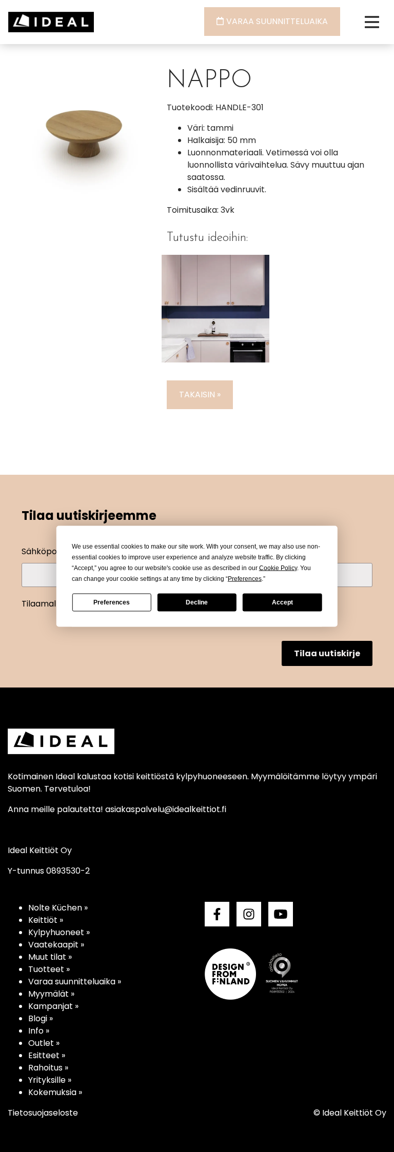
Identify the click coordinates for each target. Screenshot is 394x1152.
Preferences (111, 602)
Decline (197, 602)
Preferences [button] (245, 578)
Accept (282, 602)
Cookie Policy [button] (278, 567)
